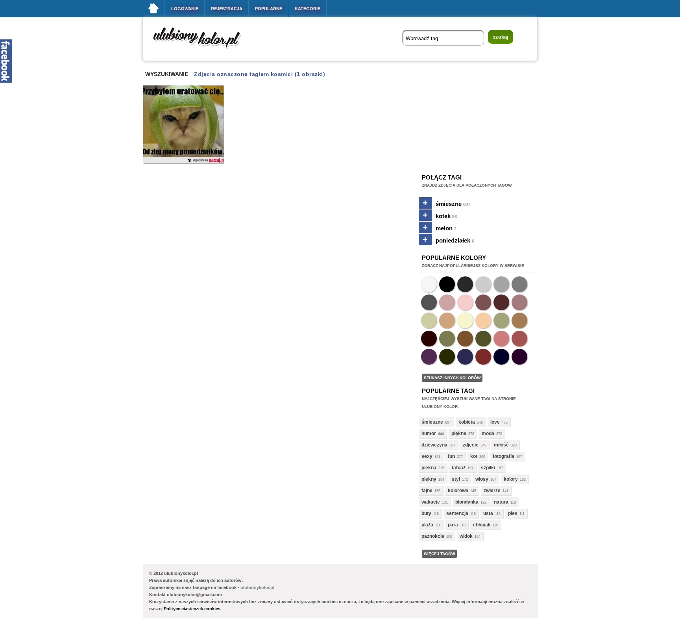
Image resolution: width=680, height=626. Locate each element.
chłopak (482, 525)
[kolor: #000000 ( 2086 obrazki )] (447, 284)
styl (456, 479)
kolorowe (458, 490)
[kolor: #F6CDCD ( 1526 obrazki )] (465, 302)
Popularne (268, 8)
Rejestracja (226, 8)
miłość (501, 445)
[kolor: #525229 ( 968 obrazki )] (483, 338)
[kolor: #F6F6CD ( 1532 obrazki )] (465, 320)
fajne (426, 490)
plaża (427, 525)
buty (426, 513)
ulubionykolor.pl (257, 587)
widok (466, 536)
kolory (511, 479)
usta (488, 513)
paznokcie (432, 536)
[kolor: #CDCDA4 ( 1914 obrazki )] (429, 320)
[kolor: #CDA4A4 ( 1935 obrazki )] (447, 302)
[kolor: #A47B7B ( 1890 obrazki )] (519, 302)
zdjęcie (471, 445)
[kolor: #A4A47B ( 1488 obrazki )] (501, 320)
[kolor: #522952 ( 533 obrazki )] (429, 357)
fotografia (503, 456)
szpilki (488, 467)
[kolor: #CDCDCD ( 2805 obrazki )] (483, 284)
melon (446, 228)
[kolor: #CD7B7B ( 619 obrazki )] (501, 338)
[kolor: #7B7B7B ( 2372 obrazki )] (519, 284)
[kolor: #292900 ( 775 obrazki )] (447, 357)
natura (501, 502)
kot (473, 456)
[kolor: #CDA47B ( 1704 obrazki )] (447, 320)
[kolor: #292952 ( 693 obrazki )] (465, 357)
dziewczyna (434, 445)
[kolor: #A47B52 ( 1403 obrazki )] (519, 320)
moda (488, 433)
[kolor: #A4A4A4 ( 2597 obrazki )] (501, 284)
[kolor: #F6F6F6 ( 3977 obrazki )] (429, 284)
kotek (446, 216)
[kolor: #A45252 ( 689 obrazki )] (519, 338)
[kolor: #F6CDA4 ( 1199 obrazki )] (483, 320)
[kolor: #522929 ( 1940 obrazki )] (501, 302)
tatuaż (459, 467)
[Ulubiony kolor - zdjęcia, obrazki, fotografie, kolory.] (202, 50)
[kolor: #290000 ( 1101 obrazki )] (429, 338)
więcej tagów (439, 554)
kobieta (466, 422)
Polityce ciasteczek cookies (192, 608)
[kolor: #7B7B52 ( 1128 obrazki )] (447, 338)
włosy (481, 479)
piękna (428, 467)
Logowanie (184, 8)
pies (512, 513)
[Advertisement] (286, 191)
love (495, 422)
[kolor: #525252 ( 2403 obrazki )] (429, 302)
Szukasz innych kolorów (452, 378)
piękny (428, 479)
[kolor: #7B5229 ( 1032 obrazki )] (465, 338)
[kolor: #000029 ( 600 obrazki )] (501, 357)
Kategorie (307, 8)
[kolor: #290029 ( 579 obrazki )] (519, 357)
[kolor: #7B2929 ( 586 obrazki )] (483, 357)
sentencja (457, 513)
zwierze (492, 490)
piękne (458, 433)
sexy (426, 456)
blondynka (467, 502)
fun (451, 456)
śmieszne (453, 203)
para (453, 525)
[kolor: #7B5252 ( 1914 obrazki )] (483, 302)
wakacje (430, 502)
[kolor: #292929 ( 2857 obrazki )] (465, 284)
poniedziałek (455, 240)
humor (428, 433)
